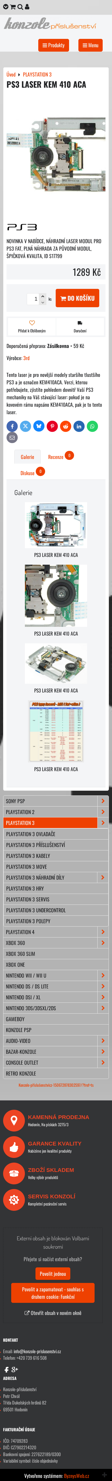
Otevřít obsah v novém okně (56, 1313)
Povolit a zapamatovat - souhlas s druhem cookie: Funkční (53, 1292)
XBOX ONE (15, 964)
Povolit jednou (53, 1273)
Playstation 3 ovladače (30, 834)
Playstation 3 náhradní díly (35, 877)
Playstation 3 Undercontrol (36, 910)
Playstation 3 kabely (28, 855)
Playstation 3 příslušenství (35, 845)
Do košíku (80, 298)
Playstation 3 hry (25, 888)
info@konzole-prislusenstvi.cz (37, 1351)
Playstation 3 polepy (28, 921)
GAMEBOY (15, 1019)
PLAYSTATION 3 (20, 822)
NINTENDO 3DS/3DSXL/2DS (31, 1008)
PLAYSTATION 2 (20, 812)
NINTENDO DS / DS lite (27, 986)
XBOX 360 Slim (20, 953)
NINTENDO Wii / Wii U (26, 975)
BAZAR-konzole (21, 1051)
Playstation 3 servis (27, 899)
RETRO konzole (21, 1073)
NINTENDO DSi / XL (23, 997)
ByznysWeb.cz (76, 1475)
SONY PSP (15, 801)
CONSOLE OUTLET (22, 1062)
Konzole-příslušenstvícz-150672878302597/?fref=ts (56, 1085)
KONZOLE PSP (18, 1030)
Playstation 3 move (26, 866)
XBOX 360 (15, 942)
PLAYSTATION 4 (20, 932)
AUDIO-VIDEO (18, 1040)
